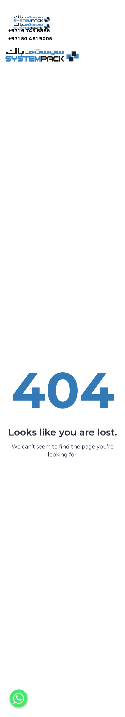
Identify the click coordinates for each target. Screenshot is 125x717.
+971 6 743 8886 (29, 31)
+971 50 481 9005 (30, 39)
